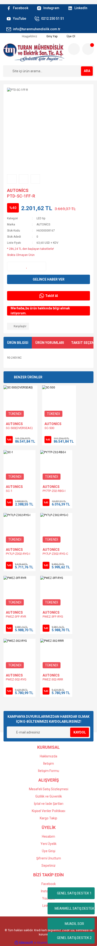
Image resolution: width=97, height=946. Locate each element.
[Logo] (33, 52)
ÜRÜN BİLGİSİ (17, 343)
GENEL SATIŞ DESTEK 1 (74, 893)
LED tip (40, 218)
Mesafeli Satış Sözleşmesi (48, 789)
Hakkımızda (48, 756)
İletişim (48, 763)
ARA (87, 71)
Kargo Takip (48, 818)
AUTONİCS (17, 190)
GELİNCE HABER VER (49, 279)
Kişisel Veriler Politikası (48, 811)
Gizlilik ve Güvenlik (48, 796)
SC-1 (9, 491)
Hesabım (48, 836)
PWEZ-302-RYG (16, 679)
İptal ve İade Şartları (48, 803)
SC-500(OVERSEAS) (19, 428)
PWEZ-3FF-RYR (16, 616)
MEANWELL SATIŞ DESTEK (74, 908)
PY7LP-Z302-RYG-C (55, 553)
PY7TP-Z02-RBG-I (54, 491)
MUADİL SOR (74, 924)
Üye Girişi (48, 851)
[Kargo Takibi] (74, 49)
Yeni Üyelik (48, 844)
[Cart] (88, 49)
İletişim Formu (48, 771)
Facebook (48, 884)
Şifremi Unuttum (48, 858)
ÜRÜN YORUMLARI (49, 343)
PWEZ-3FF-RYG (53, 616)
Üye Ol (70, 36)
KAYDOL (79, 732)
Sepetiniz (48, 865)
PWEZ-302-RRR (53, 679)
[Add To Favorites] (26, 266)
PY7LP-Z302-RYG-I (18, 553)
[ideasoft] (23, 942)
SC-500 (49, 428)
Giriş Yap (51, 36)
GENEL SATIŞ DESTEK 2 (74, 938)
